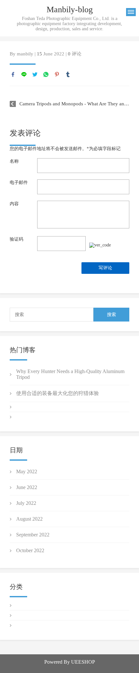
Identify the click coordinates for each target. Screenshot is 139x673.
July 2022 (26, 503)
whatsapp (46, 74)
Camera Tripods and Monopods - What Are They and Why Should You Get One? (74, 103)
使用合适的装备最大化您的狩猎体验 (57, 393)
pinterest (57, 74)
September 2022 (32, 534)
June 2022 (26, 487)
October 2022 (30, 550)
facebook (13, 74)
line (24, 74)
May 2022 (26, 471)
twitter (35, 74)
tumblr (68, 74)
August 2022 (29, 519)
